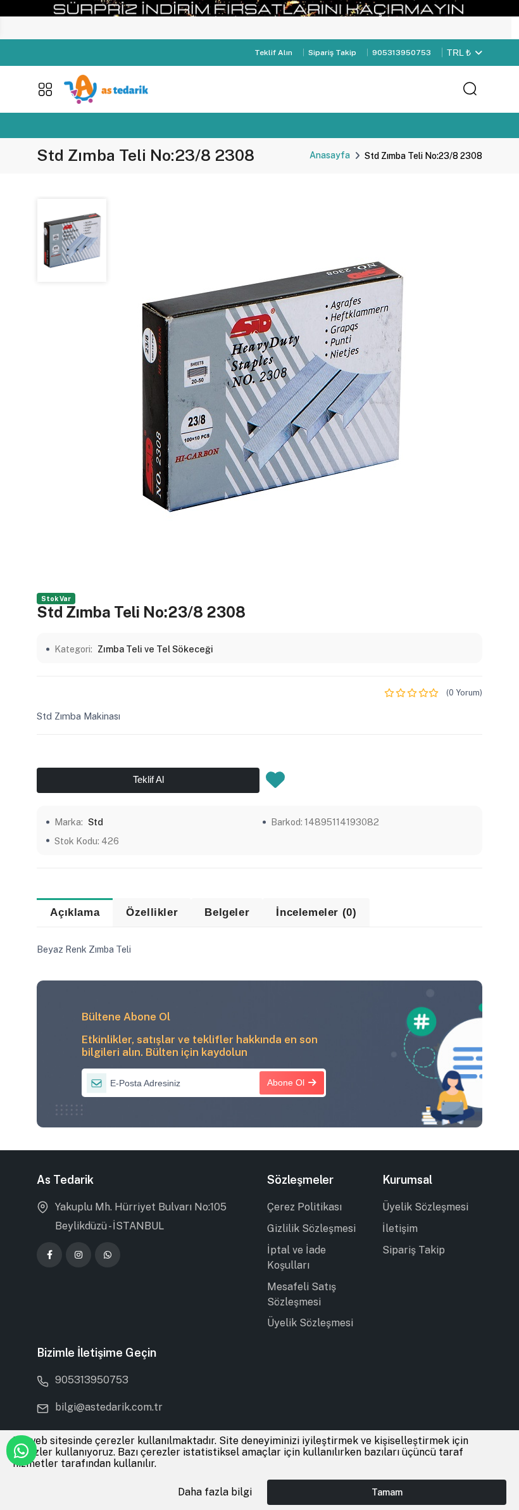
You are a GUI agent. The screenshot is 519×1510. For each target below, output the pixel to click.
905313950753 (401, 52)
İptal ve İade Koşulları (296, 1257)
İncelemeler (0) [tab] (316, 912)
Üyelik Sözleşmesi (310, 1323)
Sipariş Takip (332, 52)
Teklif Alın (273, 52)
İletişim (400, 1228)
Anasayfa (330, 155)
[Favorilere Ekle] (275, 783)
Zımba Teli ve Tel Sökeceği (155, 649)
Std (95, 821)
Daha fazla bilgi (215, 1492)
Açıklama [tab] (74, 912)
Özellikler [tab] (152, 912)
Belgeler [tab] (226, 912)
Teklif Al (148, 780)
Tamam (387, 1492)
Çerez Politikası (304, 1207)
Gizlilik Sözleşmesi (311, 1228)
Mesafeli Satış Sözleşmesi (301, 1294)
